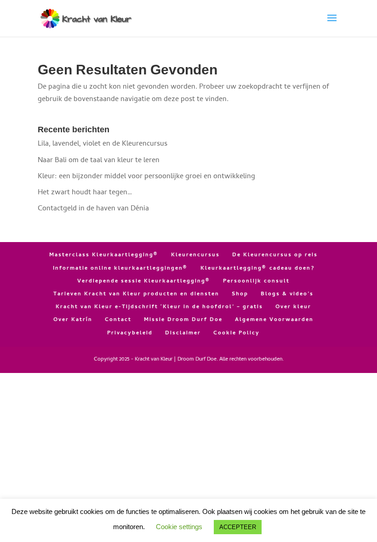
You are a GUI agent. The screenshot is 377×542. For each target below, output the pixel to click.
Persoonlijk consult (256, 281)
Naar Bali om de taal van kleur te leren (99, 161)
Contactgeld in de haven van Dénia (93, 209)
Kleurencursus (195, 255)
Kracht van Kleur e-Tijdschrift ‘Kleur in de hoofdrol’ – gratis (159, 307)
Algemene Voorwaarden (274, 320)
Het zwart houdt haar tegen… (85, 193)
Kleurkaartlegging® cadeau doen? (257, 268)
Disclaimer (183, 333)
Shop (240, 294)
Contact (118, 320)
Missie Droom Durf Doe (183, 320)
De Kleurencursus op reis (275, 255)
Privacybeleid (130, 333)
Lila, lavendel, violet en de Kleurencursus (102, 144)
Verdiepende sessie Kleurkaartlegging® (144, 281)
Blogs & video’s (287, 294)
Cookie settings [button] (179, 527)
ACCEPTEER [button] (237, 527)
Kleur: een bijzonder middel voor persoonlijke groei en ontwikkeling (146, 177)
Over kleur (293, 307)
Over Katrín (72, 320)
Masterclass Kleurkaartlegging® (104, 255)
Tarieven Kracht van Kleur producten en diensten (136, 294)
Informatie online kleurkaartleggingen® (120, 268)
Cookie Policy (236, 333)
